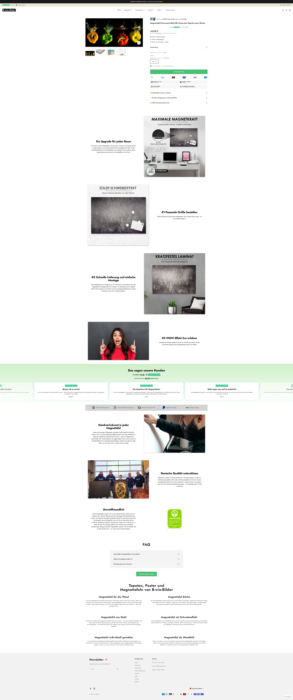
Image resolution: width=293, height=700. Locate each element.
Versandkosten (158, 33)
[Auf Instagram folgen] (94, 689)
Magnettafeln (127, 10)
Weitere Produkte (169, 10)
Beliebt (159, 10)
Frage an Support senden (146, 574)
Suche (136, 662)
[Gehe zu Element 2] (100, 52)
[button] (34, 391)
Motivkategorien (139, 10)
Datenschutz (138, 668)
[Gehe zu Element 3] (110, 52)
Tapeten (119, 10)
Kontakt (137, 679)
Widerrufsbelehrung (140, 671)
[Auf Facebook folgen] (90, 689)
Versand (137, 673)
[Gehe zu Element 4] (121, 52)
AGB (136, 676)
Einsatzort (150, 10)
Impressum (137, 665)
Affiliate (137, 682)
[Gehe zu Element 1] (90, 53)
